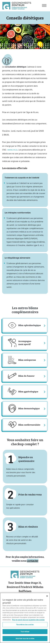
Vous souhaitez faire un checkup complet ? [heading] (25, 442)
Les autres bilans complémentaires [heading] (25, 310)
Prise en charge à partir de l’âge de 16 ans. (20, 112)
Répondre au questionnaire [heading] (26, 459)
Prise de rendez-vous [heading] (30, 494)
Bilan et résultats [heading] (28, 526)
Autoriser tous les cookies (25, 638)
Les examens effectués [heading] (14, 168)
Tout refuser (25, 631)
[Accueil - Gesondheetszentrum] (16, 5)
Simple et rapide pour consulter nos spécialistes (20, 506)
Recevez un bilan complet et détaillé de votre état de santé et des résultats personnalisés (22, 540)
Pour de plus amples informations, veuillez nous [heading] (25, 558)
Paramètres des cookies (25, 624)
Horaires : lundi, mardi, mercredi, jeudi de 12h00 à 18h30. (23, 133)
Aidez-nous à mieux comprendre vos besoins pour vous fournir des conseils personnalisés (20, 472)
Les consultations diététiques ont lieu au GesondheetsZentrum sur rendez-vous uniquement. (24, 121)
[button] (25, 325)
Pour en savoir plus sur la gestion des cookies (28, 620)
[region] (25, 618)
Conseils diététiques (25, 18)
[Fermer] (47, 596)
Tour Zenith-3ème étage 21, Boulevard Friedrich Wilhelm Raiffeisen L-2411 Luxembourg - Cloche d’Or (25, 589)
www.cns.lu (13, 149)
